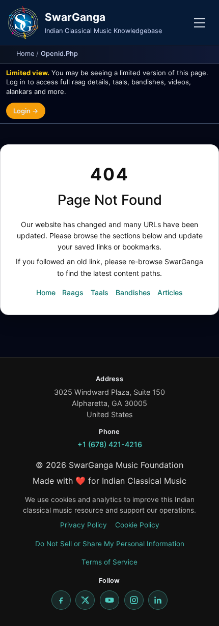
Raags (73, 292)
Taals (99, 292)
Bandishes (133, 292)
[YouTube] (109, 600)
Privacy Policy (83, 525)
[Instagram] (134, 600)
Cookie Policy (137, 525)
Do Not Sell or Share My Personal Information (109, 544)
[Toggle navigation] (199, 23)
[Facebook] (61, 600)
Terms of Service (109, 562)
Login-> (25, 111)
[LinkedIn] (158, 600)
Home (25, 53)
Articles (170, 292)
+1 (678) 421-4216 (109, 444)
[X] (85, 600)
